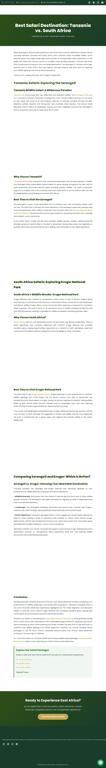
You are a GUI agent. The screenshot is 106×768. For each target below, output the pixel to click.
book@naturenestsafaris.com (28, 3)
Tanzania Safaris (25, 660)
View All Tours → (23, 672)
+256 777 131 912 (9, 3)
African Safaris (25, 667)
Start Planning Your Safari (53, 716)
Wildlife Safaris (24, 663)
